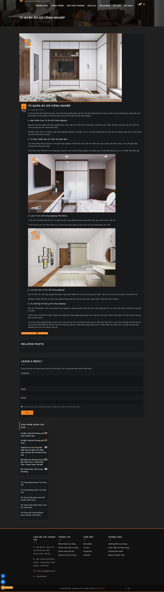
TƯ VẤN (117, 6)
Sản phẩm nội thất (29, 333)
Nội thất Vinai (100, 588)
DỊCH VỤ (92, 6)
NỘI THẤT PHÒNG (76, 6)
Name (24, 389)
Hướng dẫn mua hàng (117, 544)
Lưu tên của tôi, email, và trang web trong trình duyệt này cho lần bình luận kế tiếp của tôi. (51, 406)
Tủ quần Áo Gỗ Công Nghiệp (49, 105)
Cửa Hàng (104, 6)
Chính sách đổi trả (66, 551)
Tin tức (86, 548)
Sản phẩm (87, 544)
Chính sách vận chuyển (68, 548)
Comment (25, 373)
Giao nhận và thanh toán (119, 548)
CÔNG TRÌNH (57, 6)
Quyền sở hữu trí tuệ (67, 555)
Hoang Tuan (35, 110)
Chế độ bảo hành (115, 551)
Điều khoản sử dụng (67, 544)
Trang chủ (42, 6)
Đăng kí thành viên (116, 555)
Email (24, 398)
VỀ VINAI (128, 6)
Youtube (86, 555)
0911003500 (41, 576)
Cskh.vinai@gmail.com (45, 571)
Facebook (87, 551)
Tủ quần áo (43, 333)
